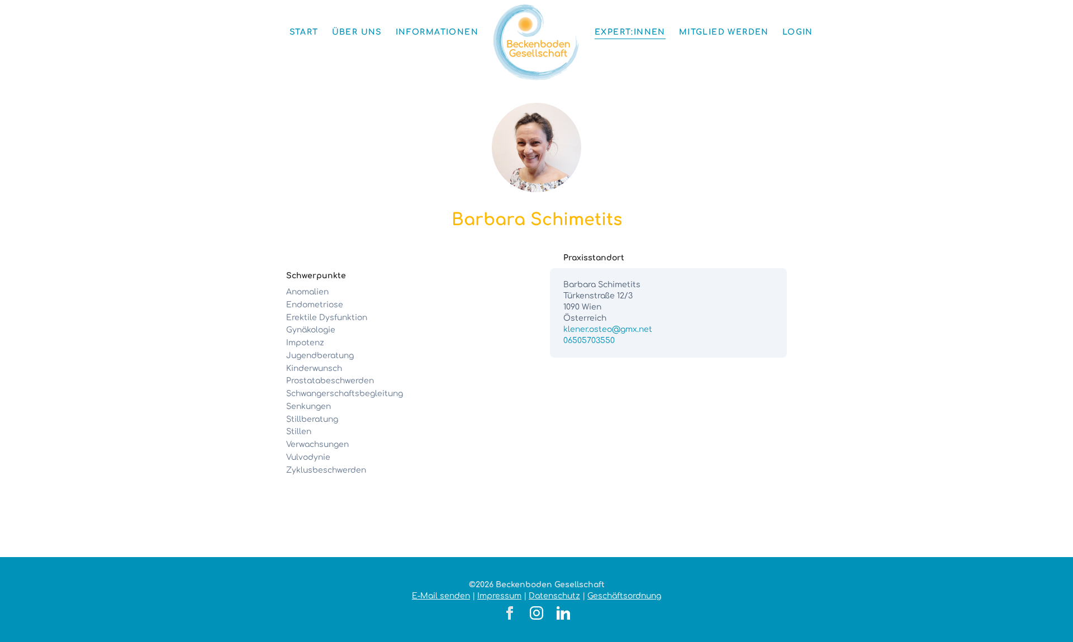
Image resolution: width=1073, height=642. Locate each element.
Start (304, 32)
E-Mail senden (441, 596)
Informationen (437, 32)
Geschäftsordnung (624, 596)
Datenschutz (554, 596)
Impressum (499, 596)
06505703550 (589, 340)
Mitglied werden (724, 32)
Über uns (357, 32)
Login (797, 32)
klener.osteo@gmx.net (607, 329)
